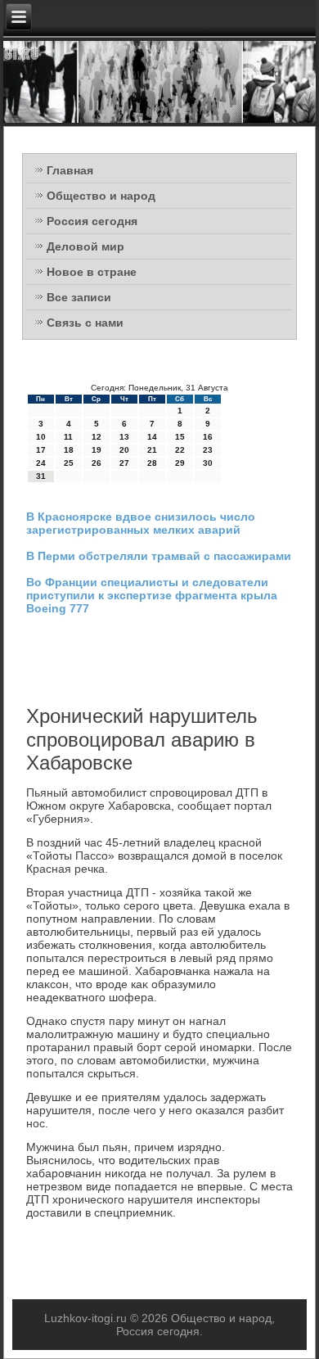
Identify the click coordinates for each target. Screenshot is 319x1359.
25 (69, 462)
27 (124, 462)
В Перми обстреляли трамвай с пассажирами (158, 555)
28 (152, 462)
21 (152, 449)
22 (180, 449)
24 (41, 462)
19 (96, 449)
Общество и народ (101, 195)
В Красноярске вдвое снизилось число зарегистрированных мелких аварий (140, 523)
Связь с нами (85, 322)
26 (96, 462)
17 (41, 449)
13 (124, 436)
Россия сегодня (92, 221)
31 (41, 476)
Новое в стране (92, 271)
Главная (70, 170)
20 (124, 449)
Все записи (79, 297)
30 (208, 462)
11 (68, 436)
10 (41, 436)
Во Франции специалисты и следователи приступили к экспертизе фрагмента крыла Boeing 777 (151, 595)
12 (96, 436)
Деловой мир (85, 246)
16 (208, 436)
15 (180, 436)
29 (180, 462)
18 (69, 449)
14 (152, 436)
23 (208, 449)
